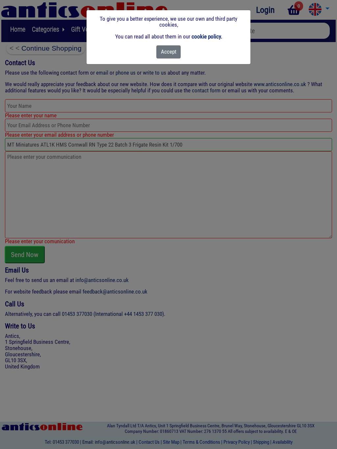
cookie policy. (207, 36)
